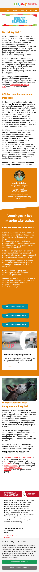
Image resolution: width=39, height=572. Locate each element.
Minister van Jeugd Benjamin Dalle (17, 457)
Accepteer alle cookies (19, 562)
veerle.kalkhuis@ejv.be (19, 189)
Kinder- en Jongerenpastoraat (17, 354)
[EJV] (25, 4)
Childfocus (8, 464)
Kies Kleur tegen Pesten (13, 468)
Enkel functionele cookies (19, 568)
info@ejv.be (8, 537)
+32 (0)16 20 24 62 (11, 536)
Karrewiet (7, 470)
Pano (6, 462)
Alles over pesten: (11, 466)
